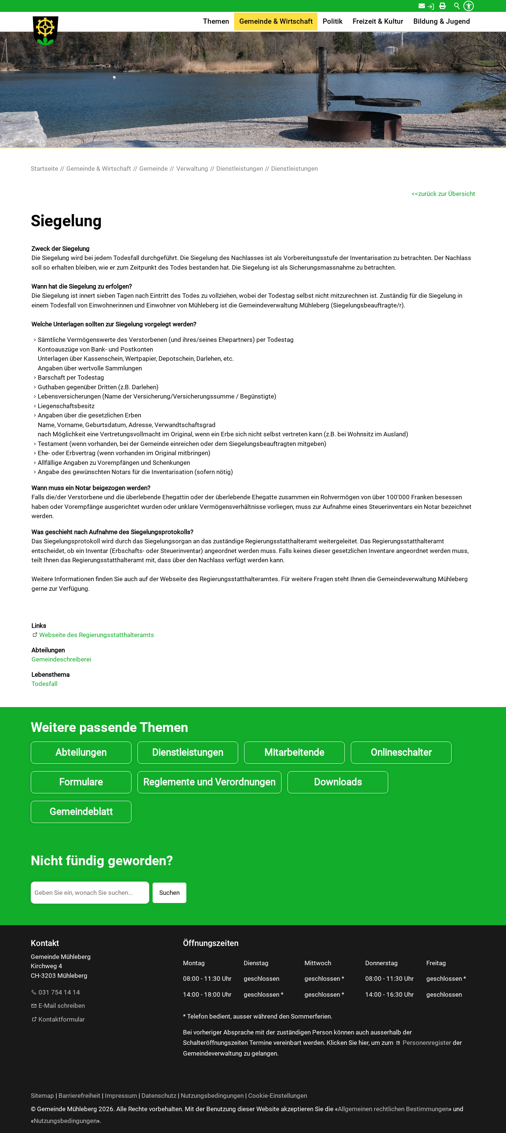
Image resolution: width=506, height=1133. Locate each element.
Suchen (169, 892)
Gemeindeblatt (81, 811)
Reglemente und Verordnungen (209, 781)
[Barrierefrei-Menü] (468, 6)
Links (38, 625)
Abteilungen (48, 650)
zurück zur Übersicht (446, 193)
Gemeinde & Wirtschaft (276, 21)
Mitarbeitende (294, 752)
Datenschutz (159, 1095)
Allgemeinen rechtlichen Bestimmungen (393, 1109)
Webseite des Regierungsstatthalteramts (96, 635)
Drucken (449, 6)
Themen (216, 21)
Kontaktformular (62, 1019)
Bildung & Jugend (441, 21)
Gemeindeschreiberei (61, 659)
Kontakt (426, 6)
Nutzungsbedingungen (212, 1095)
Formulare (81, 781)
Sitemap (42, 1095)
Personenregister (427, 1042)
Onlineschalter (401, 752)
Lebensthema (50, 674)
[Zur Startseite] (45, 31)
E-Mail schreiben (62, 1005)
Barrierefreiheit (79, 1095)
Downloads (338, 781)
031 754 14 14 (59, 992)
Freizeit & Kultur (378, 21)
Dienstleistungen (187, 752)
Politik (333, 21)
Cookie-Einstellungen (277, 1095)
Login (438, 6)
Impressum (121, 1095)
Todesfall (44, 683)
